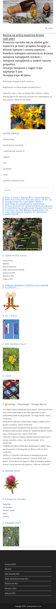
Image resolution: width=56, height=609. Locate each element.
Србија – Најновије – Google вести (27, 404)
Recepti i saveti (8, 510)
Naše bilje (6, 504)
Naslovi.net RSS (9, 273)
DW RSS (6, 264)
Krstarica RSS (8, 260)
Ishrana (6, 516)
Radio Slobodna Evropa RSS (13, 270)
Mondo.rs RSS (8, 276)
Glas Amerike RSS (9, 267)
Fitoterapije (7, 507)
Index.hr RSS (8, 279)
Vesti (5, 513)
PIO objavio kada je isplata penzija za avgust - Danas (23, 409)
